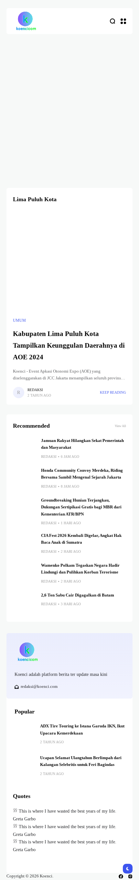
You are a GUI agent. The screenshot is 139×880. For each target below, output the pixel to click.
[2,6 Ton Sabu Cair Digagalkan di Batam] (24, 603)
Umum (19, 320)
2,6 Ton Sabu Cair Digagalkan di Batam (77, 595)
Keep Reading (113, 392)
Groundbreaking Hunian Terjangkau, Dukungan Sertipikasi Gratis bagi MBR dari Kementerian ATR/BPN (81, 507)
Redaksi (35, 390)
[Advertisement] (69, 107)
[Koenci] (26, 21)
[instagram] (130, 876)
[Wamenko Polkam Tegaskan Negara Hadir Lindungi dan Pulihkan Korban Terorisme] (24, 573)
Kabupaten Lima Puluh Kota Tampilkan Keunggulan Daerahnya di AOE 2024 (69, 345)
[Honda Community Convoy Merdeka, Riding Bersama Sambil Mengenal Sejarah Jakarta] (24, 479)
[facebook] (121, 876)
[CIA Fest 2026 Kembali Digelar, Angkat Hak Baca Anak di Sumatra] (24, 544)
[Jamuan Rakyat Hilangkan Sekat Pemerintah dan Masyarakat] (24, 449)
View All (120, 426)
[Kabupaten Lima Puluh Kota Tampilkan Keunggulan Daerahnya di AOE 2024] (69, 262)
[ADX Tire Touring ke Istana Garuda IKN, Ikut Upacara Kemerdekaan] (25, 733)
